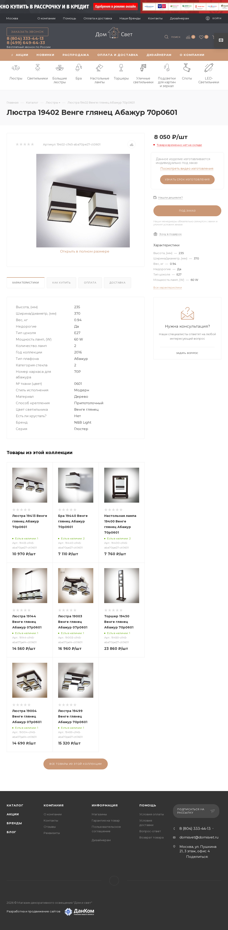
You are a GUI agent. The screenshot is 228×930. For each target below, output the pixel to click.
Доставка (117, 282)
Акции (13, 814)
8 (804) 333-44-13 (25, 38)
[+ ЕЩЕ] (215, 55)
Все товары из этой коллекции (75, 763)
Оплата (90, 282)
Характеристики (25, 282)
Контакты (51, 820)
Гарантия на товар (106, 820)
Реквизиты (52, 833)
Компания (53, 805)
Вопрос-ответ (150, 831)
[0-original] (83, 200)
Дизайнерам (101, 840)
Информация (105, 805)
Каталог (15, 805)
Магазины (99, 814)
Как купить (61, 282)
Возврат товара (151, 837)
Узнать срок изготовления (187, 179)
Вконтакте (114, 880)
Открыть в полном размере (84, 251)
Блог (11, 832)
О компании (53, 814)
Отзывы (50, 826)
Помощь (147, 805)
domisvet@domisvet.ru (198, 837)
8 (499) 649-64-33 (26, 42)
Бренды (14, 823)
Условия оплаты (151, 814)
